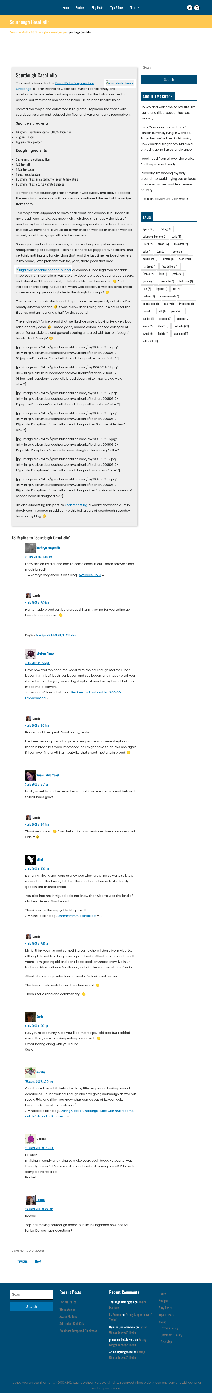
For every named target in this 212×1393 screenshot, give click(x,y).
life (176, 288)
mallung (149, 296)
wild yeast (150, 341)
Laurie (40, 1199)
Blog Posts (97, 7)
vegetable (181, 333)
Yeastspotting (76, 505)
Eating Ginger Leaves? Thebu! (128, 1330)
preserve (177, 311)
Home (66, 7)
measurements (169, 296)
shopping (183, 318)
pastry (169, 303)
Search (169, 79)
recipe (62, 32)
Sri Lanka (181, 326)
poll (162, 311)
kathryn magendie (48, 547)
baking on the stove (154, 236)
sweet (148, 333)
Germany (149, 281)
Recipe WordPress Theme (31, 1382)
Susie (40, 1016)
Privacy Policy (169, 1328)
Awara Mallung (68, 1316)
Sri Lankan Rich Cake (72, 1323)
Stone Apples (67, 1309)
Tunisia (163, 333)
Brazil (148, 244)
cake (147, 251)
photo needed (51, 32)
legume (161, 288)
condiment (150, 259)
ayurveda (149, 229)
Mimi (39, 859)
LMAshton (115, 1314)
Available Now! (90, 575)
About (133, 7)
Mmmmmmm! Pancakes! (77, 916)
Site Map (166, 1341)
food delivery (170, 266)
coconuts (179, 251)
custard (168, 259)
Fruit (163, 273)
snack (148, 326)
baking (166, 229)
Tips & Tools (116, 7)
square (163, 326)
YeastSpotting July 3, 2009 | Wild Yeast (56, 635)
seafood (165, 318)
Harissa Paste (67, 1301)
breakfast (181, 244)
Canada (162, 251)
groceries (167, 281)
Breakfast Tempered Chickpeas (78, 1330)
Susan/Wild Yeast (47, 774)
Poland (148, 311)
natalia (40, 1071)
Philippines (186, 303)
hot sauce (186, 281)
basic (176, 236)
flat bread (149, 266)
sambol (148, 318)
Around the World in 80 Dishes (25, 32)
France (148, 273)
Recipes (80, 7)
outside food (151, 303)
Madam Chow (45, 653)
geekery (178, 273)
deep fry (185, 259)
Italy (147, 288)
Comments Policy (171, 1334)
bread (163, 244)
